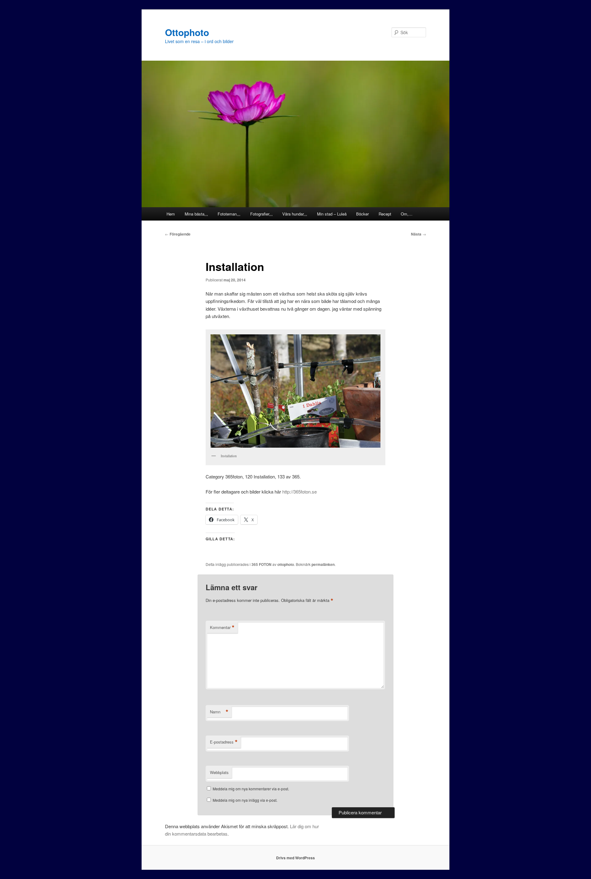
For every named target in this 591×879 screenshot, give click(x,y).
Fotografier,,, (261, 214)
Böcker (362, 214)
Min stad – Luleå (332, 214)
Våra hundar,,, (294, 214)
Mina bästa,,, (196, 214)
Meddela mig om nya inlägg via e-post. (245, 800)
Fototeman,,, (229, 214)
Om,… (406, 214)
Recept (385, 214)
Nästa (418, 234)
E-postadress (224, 742)
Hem (171, 214)
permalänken (323, 564)
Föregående (178, 234)
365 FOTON (261, 564)
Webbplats (219, 772)
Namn (219, 712)
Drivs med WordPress (295, 858)
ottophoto (285, 564)
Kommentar (222, 627)
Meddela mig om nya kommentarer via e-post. (251, 788)
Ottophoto (187, 32)
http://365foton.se (299, 491)
